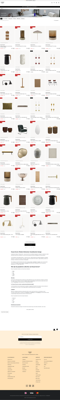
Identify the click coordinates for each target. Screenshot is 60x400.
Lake (13, 280)
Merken (2, 8)
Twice (13, 274)
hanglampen (27, 292)
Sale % (37, 366)
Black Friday (38, 378)
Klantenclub (9, 364)
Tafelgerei (24, 359)
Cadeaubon (24, 371)
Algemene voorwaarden (11, 371)
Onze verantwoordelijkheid (48, 361)
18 (31, 247)
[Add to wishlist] (12, 48)
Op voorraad (5, 18)
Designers (37, 362)
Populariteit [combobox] (56, 20)
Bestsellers (37, 369)
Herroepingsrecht (10, 378)
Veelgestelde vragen (11, 366)
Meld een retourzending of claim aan (13, 362)
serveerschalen (32, 280)
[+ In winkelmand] (13, 48)
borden (28, 280)
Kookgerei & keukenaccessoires (27, 361)
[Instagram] (30, 386)
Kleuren (14, 18)
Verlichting (24, 364)
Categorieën (10, 18)
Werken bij (45, 362)
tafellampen (39, 292)
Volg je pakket (10, 369)
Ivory (16, 280)
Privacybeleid (10, 373)
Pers (44, 366)
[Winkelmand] (56, 2)
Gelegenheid (38, 371)
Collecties (22, 18)
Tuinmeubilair (24, 369)
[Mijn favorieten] (54, 2)
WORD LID (33, 0)
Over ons (45, 359)
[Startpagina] (2, 2)
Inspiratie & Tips (38, 359)
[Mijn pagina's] (52, 2)
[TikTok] (33, 386)
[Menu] (59, 2)
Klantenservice (10, 359)
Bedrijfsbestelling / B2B (11, 376)
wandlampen (32, 292)
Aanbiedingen (38, 364)
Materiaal (18, 18)
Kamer (37, 373)
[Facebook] (26, 386)
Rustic (13, 271)
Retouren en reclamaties (11, 361)
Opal (13, 273)
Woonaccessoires (25, 362)
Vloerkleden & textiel (25, 366)
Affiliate (45, 364)
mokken (26, 280)
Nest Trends (38, 376)
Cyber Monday (38, 380)
